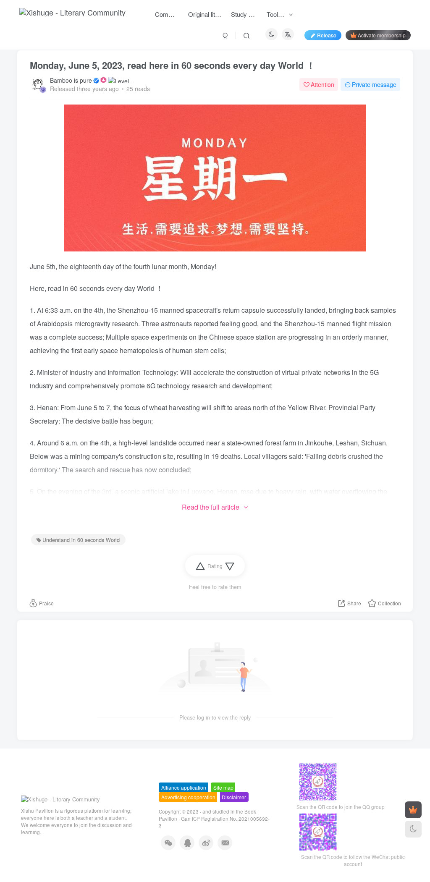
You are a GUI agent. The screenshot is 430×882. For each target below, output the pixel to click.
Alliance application (183, 787)
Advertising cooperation (188, 797)
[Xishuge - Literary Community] (60, 799)
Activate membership (382, 35)
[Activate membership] (413, 809)
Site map (223, 787)
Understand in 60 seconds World (81, 540)
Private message (374, 84)
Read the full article (210, 507)
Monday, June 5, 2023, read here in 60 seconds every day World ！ (172, 65)
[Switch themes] (413, 829)
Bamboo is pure (71, 80)
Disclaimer (234, 797)
